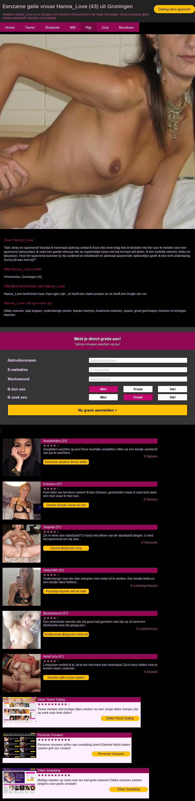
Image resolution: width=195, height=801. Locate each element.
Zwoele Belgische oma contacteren (66, 548)
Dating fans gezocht (174, 9)
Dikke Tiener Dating (120, 718)
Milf (72, 27)
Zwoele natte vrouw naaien (66, 677)
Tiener (30, 27)
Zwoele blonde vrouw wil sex (66, 505)
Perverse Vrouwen (111, 754)
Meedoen (126, 27)
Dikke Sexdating (128, 789)
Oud (105, 27)
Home (10, 27)
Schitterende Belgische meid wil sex (66, 635)
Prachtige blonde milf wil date (66, 591)
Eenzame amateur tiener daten (66, 462)
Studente (52, 27)
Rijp (89, 27)
